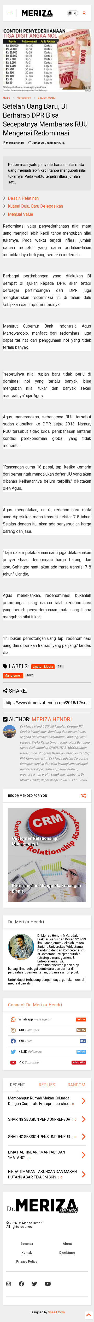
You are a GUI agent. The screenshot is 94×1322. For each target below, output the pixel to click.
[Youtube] (48, 1283)
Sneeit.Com (56, 1312)
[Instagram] (8, 1283)
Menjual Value (20, 214)
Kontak (26, 1253)
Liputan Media (46, 97)
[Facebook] (21, 1283)
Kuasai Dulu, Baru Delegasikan (35, 206)
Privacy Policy (26, 1261)
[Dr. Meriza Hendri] (37, 15)
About (67, 1244)
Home (6, 97)
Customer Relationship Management (34, 841)
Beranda (27, 1244)
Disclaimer (67, 1253)
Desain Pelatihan (23, 198)
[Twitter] (34, 1283)
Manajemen (24, 97)
